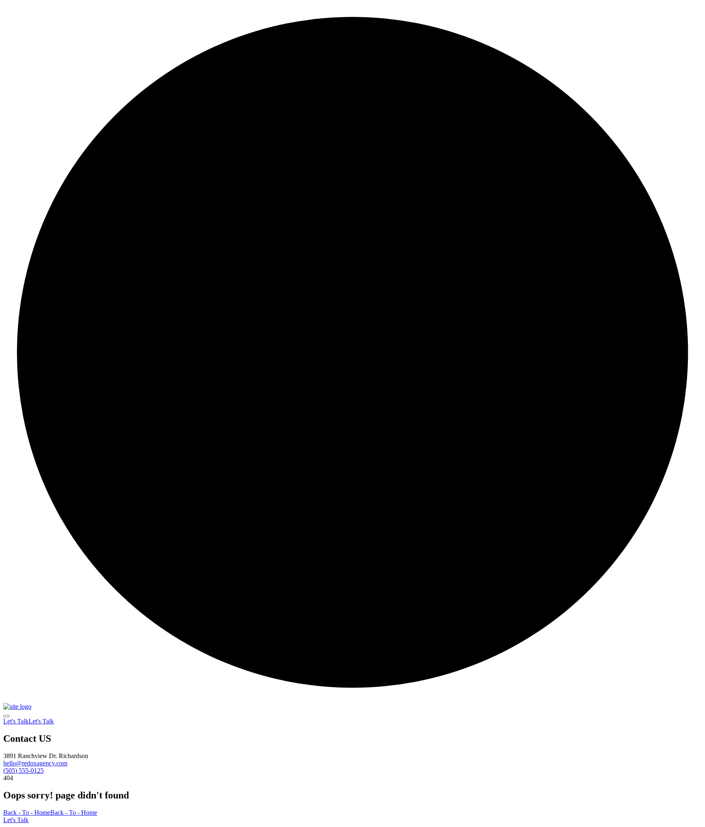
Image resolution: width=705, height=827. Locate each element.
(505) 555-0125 (23, 770)
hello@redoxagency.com (35, 763)
